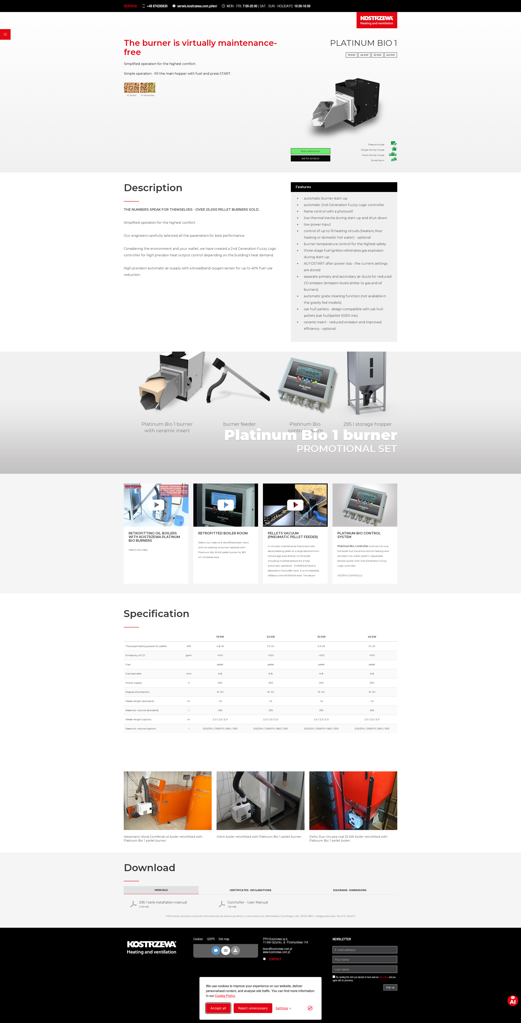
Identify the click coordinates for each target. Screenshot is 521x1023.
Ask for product (310, 158)
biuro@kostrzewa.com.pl (277, 949)
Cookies (198, 939)
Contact (273, 959)
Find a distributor (310, 151)
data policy (383, 977)
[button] (5, 34)
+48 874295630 (157, 6)
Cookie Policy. (225, 995)
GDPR (211, 939)
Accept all (218, 1008)
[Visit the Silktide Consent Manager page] (310, 1008)
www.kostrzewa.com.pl (276, 952)
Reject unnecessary (253, 1008)
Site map (224, 939)
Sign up (390, 987)
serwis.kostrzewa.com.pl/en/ (197, 6)
